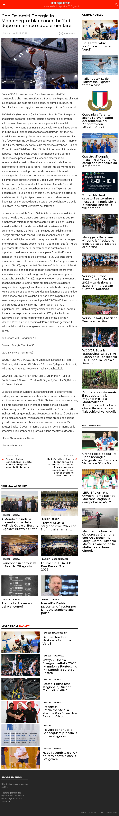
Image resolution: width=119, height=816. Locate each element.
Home (83, 812)
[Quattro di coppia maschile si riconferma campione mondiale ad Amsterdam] (100, 143)
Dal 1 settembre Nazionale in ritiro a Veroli (57, 640)
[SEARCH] (116, 4)
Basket (6, 515)
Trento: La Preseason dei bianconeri (17, 605)
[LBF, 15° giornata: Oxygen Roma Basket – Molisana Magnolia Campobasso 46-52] (100, 479)
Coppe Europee (60, 559)
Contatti (93, 812)
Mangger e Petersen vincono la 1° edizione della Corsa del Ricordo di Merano (99, 242)
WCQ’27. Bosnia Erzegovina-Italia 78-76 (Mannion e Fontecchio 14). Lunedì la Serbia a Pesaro (60, 666)
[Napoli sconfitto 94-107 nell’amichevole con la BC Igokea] (20, 758)
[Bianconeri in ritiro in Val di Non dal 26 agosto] (19, 545)
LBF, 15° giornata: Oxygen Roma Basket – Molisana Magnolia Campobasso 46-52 (99, 497)
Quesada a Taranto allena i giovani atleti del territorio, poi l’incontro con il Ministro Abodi (97, 121)
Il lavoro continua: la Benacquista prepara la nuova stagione (60, 733)
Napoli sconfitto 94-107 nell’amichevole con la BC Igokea (60, 756)
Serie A (16, 515)
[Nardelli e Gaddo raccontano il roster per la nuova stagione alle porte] (59, 585)
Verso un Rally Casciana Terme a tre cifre (99, 319)
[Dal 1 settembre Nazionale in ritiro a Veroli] (20, 642)
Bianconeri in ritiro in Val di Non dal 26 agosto (19, 564)
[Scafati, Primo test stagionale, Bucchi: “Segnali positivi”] (20, 689)
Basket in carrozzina (55, 633)
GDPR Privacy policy (109, 812)
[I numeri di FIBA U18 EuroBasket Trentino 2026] (59, 545)
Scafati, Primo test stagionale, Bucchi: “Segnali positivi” (57, 687)
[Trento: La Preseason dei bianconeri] (19, 585)
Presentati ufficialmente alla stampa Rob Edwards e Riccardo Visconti (60, 711)
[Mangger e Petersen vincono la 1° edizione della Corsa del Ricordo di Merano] (100, 224)
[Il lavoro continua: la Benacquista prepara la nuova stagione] (20, 735)
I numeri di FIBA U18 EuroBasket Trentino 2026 (56, 566)
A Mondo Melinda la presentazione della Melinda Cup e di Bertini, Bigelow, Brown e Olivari (19, 523)
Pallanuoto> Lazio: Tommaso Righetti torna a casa (96, 82)
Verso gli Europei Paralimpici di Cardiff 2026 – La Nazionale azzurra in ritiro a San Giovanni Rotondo (97, 282)
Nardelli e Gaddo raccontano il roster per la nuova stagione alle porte (58, 608)
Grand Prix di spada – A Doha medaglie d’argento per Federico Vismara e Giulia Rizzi (99, 458)
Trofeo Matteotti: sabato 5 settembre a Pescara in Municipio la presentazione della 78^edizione (99, 202)
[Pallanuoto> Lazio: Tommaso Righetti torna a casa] (100, 65)
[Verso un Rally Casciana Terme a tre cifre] (100, 305)
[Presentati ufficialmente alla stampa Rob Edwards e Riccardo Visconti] (20, 712)
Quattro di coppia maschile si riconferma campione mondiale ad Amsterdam (99, 161)
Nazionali (59, 656)
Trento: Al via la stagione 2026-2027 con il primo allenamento (59, 526)
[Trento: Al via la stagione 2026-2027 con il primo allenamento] (59, 503)
